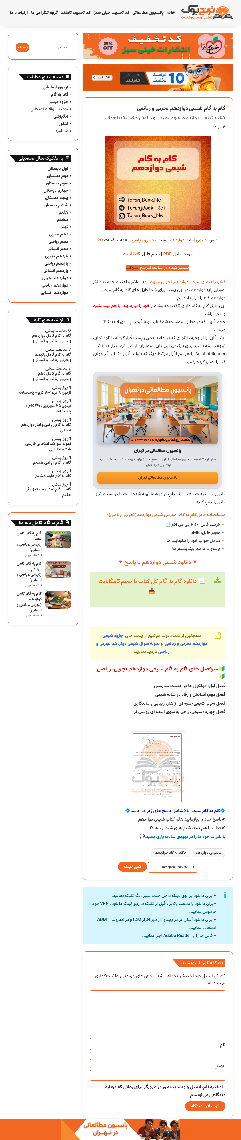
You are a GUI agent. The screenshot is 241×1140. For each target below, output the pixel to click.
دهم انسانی (58, 249)
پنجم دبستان (56, 198)
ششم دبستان (56, 205)
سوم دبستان (57, 183)
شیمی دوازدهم (207, 853)
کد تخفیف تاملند (75, 12)
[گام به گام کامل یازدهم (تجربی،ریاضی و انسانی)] (58, 569)
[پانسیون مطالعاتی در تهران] (157, 410)
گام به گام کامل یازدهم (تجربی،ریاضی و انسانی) (29, 571)
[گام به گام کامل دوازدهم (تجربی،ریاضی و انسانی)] (58, 600)
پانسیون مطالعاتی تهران (157, 477)
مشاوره (61, 131)
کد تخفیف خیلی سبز (111, 12)
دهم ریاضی (58, 241)
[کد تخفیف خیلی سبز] (158, 46)
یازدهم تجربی (56, 256)
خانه (171, 12)
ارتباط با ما (19, 12)
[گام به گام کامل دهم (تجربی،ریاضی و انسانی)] (58, 539)
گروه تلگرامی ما (44, 12)
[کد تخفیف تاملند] (158, 77)
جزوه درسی (58, 102)
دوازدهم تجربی (55, 278)
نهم (64, 227)
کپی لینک (132, 866)
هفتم (63, 212)
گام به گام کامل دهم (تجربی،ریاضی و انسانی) (29, 541)
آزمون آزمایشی (55, 87)
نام (222, 1045)
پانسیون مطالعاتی (148, 12)
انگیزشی (60, 116)
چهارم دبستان (55, 190)
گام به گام (59, 94)
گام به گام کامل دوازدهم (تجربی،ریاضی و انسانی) (29, 602)
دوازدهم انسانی (54, 292)
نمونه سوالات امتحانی (49, 109)
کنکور (63, 123)
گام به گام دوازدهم (169, 853)
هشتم (62, 219)
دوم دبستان (57, 176)
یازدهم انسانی (56, 270)
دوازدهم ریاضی (55, 285)
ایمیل (219, 1066)
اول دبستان (58, 168)
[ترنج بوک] (207, 12)
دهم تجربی (58, 234)
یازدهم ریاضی (56, 263)
